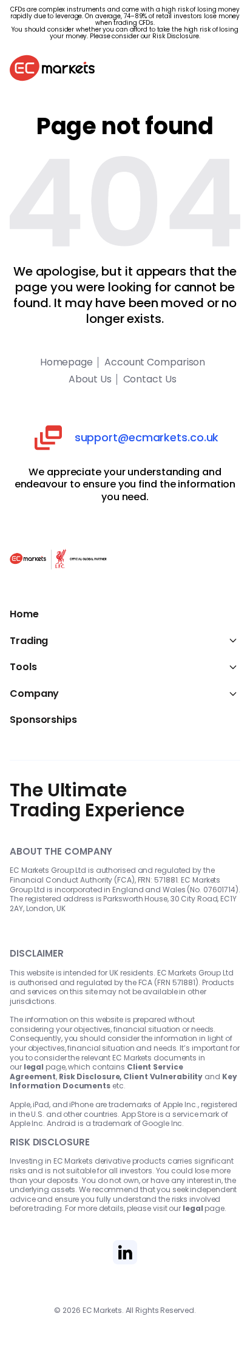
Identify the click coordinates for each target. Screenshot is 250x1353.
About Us (90, 379)
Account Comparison (154, 362)
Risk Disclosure (175, 36)
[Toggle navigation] (228, 70)
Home (24, 614)
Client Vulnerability (163, 1076)
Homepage (66, 362)
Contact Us (150, 379)
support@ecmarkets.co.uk (147, 438)
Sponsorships (43, 719)
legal (34, 1067)
